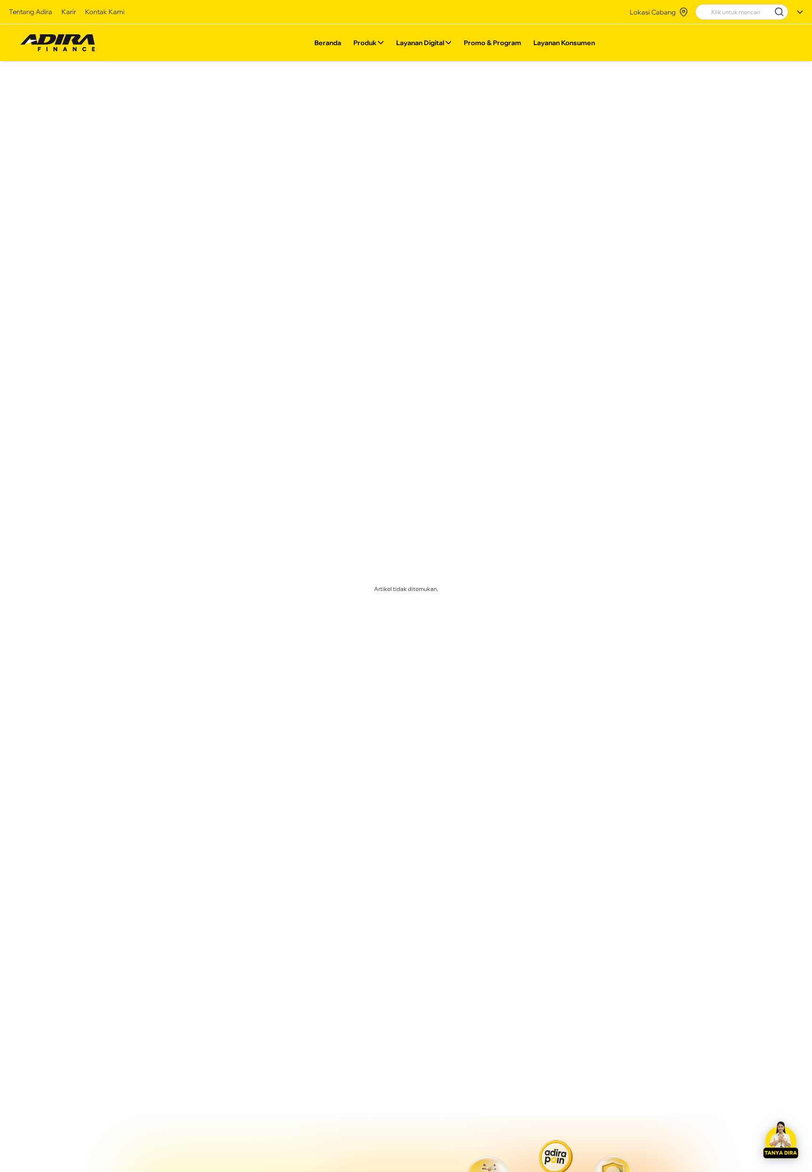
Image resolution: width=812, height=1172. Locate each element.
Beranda (327, 42)
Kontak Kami (105, 12)
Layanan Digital (420, 42)
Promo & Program (492, 42)
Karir (69, 12)
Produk (364, 42)
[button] (780, 1140)
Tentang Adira (30, 12)
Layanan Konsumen (564, 42)
